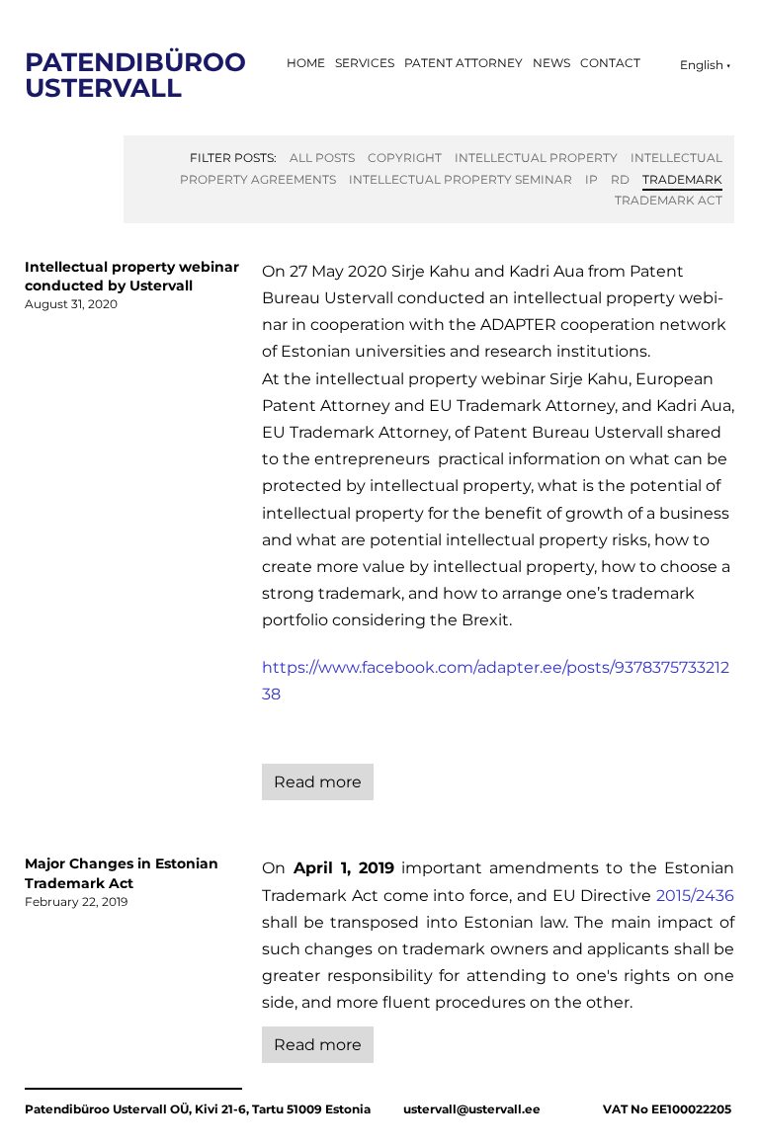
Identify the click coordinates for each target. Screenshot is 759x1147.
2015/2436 (695, 895)
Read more (318, 782)
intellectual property (536, 157)
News (551, 63)
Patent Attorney (463, 63)
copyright (405, 157)
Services (364, 63)
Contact (610, 63)
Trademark (682, 179)
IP (591, 179)
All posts (322, 157)
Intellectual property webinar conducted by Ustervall (132, 276)
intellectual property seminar (460, 179)
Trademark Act (668, 200)
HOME (306, 63)
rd (620, 179)
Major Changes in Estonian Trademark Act (121, 873)
